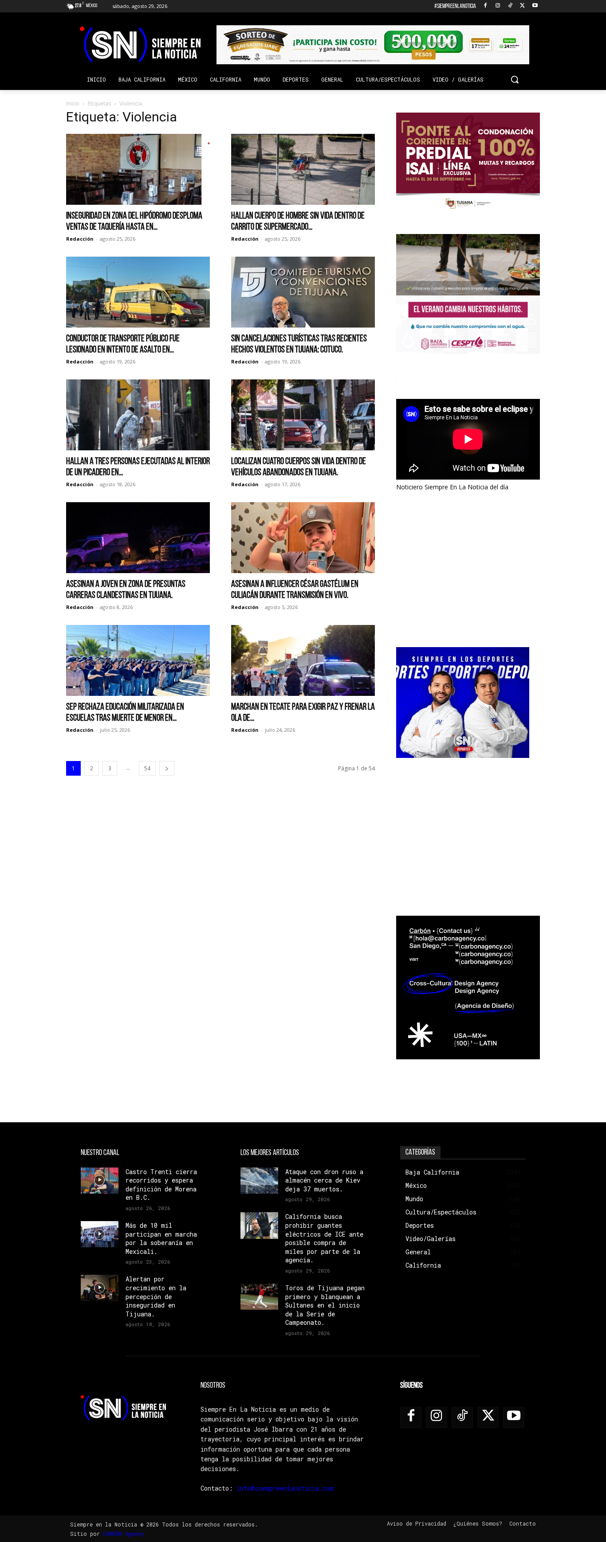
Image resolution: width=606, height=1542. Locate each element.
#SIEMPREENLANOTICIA (455, 6)
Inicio (72, 103)
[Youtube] (535, 6)
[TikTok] (510, 6)
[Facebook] (485, 6)
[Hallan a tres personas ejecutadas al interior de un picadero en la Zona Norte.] (138, 414)
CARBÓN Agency (123, 1533)
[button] (514, 79)
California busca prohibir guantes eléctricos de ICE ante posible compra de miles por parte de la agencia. (324, 1238)
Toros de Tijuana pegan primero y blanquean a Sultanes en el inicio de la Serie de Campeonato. (325, 1305)
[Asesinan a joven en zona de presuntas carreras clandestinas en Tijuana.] (138, 537)
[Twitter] (522, 6)
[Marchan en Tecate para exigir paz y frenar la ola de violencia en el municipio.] (303, 660)
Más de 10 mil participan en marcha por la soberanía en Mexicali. (161, 1238)
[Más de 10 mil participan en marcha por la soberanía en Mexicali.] (99, 1234)
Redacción (80, 238)
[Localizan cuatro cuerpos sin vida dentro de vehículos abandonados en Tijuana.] (303, 414)
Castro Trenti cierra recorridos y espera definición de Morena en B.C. (161, 1184)
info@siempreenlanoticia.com (285, 1488)
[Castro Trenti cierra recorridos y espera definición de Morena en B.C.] (99, 1180)
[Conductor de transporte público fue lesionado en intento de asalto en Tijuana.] (138, 292)
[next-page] (166, 768)
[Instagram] (498, 6)
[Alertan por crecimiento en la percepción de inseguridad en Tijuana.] (99, 1288)
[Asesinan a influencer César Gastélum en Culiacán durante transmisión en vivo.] (303, 537)
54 (147, 768)
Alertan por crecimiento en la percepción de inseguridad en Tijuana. (156, 1296)
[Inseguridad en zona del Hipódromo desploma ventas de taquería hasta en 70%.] (138, 169)
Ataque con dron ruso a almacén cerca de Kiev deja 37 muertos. (324, 1180)
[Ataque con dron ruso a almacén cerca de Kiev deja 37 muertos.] (259, 1180)
